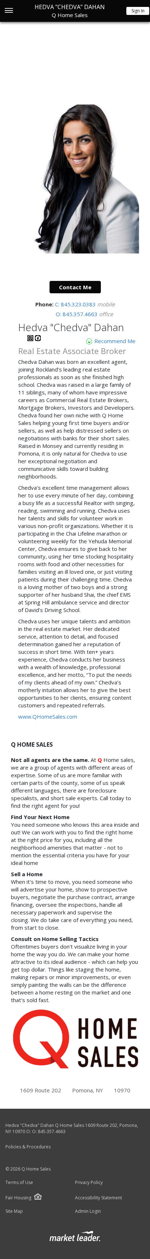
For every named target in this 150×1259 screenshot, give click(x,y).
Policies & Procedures (28, 1147)
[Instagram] (31, 339)
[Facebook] (38, 339)
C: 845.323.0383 (76, 304)
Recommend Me (114, 341)
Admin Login (88, 1211)
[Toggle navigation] (8, 11)
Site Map (14, 1211)
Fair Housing (18, 1198)
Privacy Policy (89, 1182)
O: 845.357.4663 (77, 314)
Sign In (138, 11)
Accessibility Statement (98, 1198)
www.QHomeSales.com (47, 716)
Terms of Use (19, 1182)
